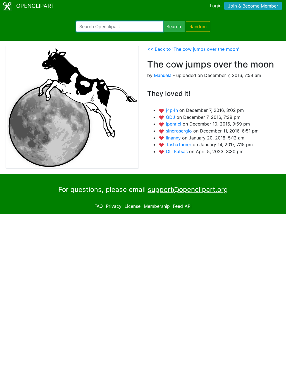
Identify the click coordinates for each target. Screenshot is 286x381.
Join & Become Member (253, 6)
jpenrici (174, 124)
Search (173, 26)
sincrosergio (179, 131)
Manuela (162, 75)
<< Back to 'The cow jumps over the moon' (193, 49)
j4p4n (172, 110)
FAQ (98, 206)
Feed (178, 206)
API (188, 206)
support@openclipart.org (188, 189)
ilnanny (174, 138)
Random (198, 26)
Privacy (113, 206)
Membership (157, 206)
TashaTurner (179, 144)
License (132, 206)
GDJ (171, 117)
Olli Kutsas (177, 151)
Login (215, 5)
